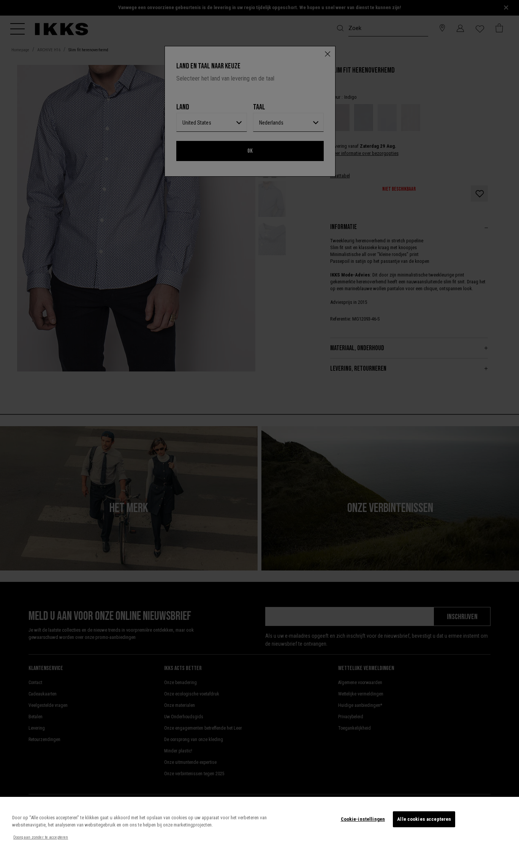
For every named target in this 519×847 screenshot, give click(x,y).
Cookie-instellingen (363, 819)
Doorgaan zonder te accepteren (40, 837)
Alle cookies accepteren (424, 819)
